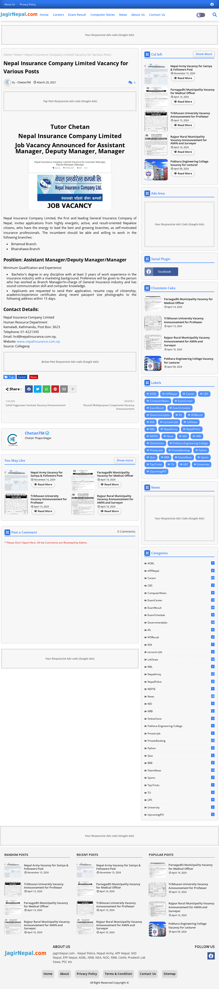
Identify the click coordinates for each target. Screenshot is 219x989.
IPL (180, 415)
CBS (205, 394)
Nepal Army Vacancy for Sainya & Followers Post (47, 474)
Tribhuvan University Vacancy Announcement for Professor (49, 499)
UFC (185, 464)
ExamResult (157, 408)
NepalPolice (193, 429)
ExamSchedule (181, 408)
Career (22, 377)
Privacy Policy (28, 4)
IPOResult (197, 415)
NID (184, 436)
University (203, 464)
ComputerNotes (159, 401)
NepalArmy (170, 429)
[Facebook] (29, 389)
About (64, 974)
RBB (166, 457)
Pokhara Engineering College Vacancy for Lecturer (189, 163)
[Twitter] (37, 389)
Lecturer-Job (170, 422)
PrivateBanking (181, 450)
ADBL (153, 394)
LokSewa (192, 422)
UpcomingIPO (158, 471)
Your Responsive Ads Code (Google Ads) (179, 224)
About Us (10, 4)
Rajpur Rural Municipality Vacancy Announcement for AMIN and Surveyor (115, 499)
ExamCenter (185, 401)
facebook (164, 272)
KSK (152, 422)
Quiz (152, 457)
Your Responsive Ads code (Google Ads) (109, 35)
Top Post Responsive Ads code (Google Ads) (70, 101)
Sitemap (170, 974)
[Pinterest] (55, 389)
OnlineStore (157, 443)
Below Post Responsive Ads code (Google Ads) (70, 362)
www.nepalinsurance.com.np (38, 341)
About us (138, 15)
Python (203, 450)
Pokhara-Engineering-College (190, 443)
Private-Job (156, 450)
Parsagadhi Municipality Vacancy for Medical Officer (115, 474)
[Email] (64, 389)
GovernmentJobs (160, 415)
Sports (205, 457)
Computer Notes (102, 15)
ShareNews (185, 457)
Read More (45, 484)
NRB (198, 436)
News (123, 15)
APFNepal (171, 394)
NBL (152, 429)
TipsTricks (156, 464)
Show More (204, 54)
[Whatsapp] (46, 389)
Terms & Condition (118, 974)
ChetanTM (34, 433)
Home (44, 15)
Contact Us (157, 15)
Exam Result (77, 15)
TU (172, 464)
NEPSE (154, 436)
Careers (58, 15)
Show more (125, 460)
